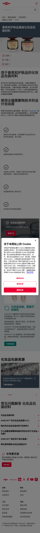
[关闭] (35, 240)
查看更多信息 (20, 278)
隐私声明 (30, 272)
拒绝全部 (20, 284)
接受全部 (20, 290)
